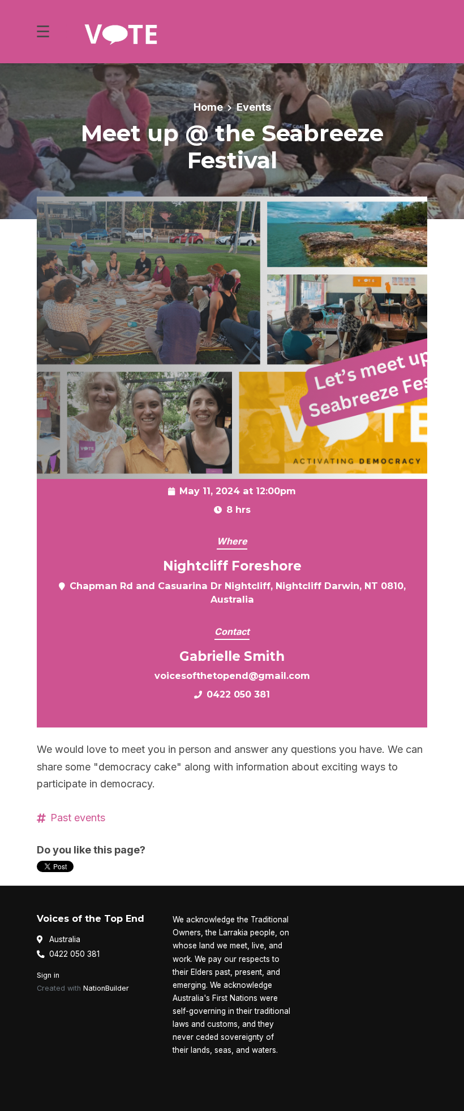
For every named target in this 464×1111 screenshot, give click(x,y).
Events (254, 107)
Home (208, 107)
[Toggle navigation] (51, 31)
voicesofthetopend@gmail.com (232, 675)
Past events (77, 818)
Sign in (48, 975)
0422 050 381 (238, 694)
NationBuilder (106, 988)
